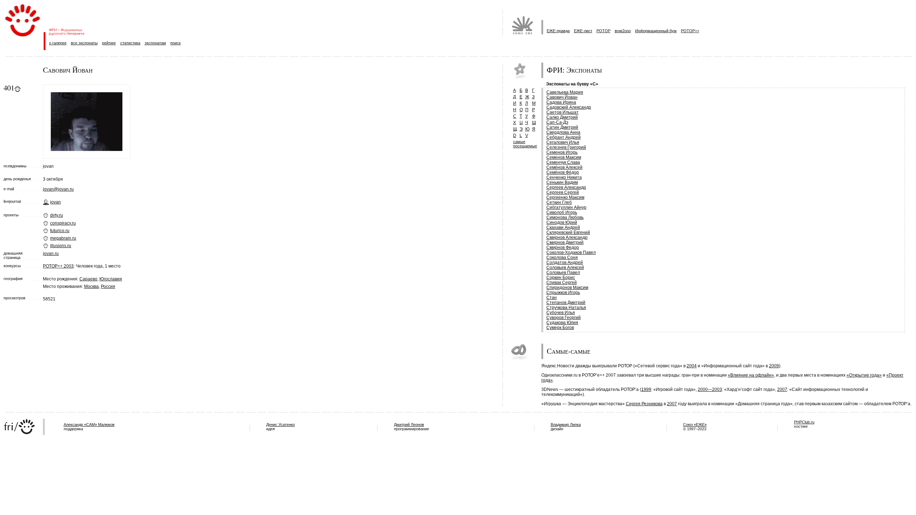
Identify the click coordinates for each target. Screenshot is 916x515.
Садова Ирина (561, 102)
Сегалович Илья (562, 142)
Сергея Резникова (644, 403)
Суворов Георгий (563, 317)
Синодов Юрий (561, 222)
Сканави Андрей (563, 227)
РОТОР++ (690, 31)
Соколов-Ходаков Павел (571, 252)
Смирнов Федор (562, 247)
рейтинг (109, 43)
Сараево (88, 278)
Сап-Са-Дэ (557, 122)
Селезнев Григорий (566, 147)
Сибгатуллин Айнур (566, 207)
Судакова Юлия (562, 322)
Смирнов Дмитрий (565, 242)
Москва (91, 286)
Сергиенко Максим (565, 197)
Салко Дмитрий (562, 117)
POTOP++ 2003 (58, 266)
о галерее (58, 43)
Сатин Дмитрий (562, 127)
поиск (175, 43)
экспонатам (155, 43)
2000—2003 (710, 389)
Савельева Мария (564, 92)
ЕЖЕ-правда (558, 31)
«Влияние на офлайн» (751, 375)
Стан (551, 297)
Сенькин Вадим (562, 182)
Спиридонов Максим (567, 287)
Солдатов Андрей (564, 262)
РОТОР (603, 31)
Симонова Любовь (565, 217)
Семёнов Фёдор (562, 172)
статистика (130, 43)
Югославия (110, 278)
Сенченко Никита (564, 177)
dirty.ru (56, 215)
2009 (774, 365)
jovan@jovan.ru (58, 189)
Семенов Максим (563, 157)
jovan (55, 202)
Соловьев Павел (563, 272)
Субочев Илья (560, 312)
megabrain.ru (63, 238)
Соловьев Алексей (565, 267)
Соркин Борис (560, 277)
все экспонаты (84, 43)
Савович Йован (562, 97)
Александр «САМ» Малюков (89, 424)
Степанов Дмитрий (565, 302)
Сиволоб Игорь (561, 212)
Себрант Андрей (563, 137)
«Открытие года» (864, 375)
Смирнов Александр (567, 237)
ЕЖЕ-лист (583, 31)
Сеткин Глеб (559, 202)
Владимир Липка (566, 424)
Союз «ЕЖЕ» (695, 424)
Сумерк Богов (560, 327)
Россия (108, 286)
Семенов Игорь (562, 152)
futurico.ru (59, 230)
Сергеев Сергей (562, 192)
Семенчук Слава (563, 162)
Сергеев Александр (566, 187)
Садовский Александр (568, 107)
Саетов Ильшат (562, 112)
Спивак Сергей (561, 282)
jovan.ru (51, 253)
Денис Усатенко (280, 424)
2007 (782, 389)
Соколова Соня (562, 257)
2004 (692, 365)
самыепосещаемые (525, 143)
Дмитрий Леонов (409, 424)
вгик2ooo (623, 31)
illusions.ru (60, 245)
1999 (646, 389)
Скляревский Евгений (568, 232)
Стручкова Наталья (566, 307)
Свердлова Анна (563, 132)
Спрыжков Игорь (563, 292)
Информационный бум (656, 31)
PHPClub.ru (804, 422)
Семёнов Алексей (564, 167)
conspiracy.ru (63, 223)
